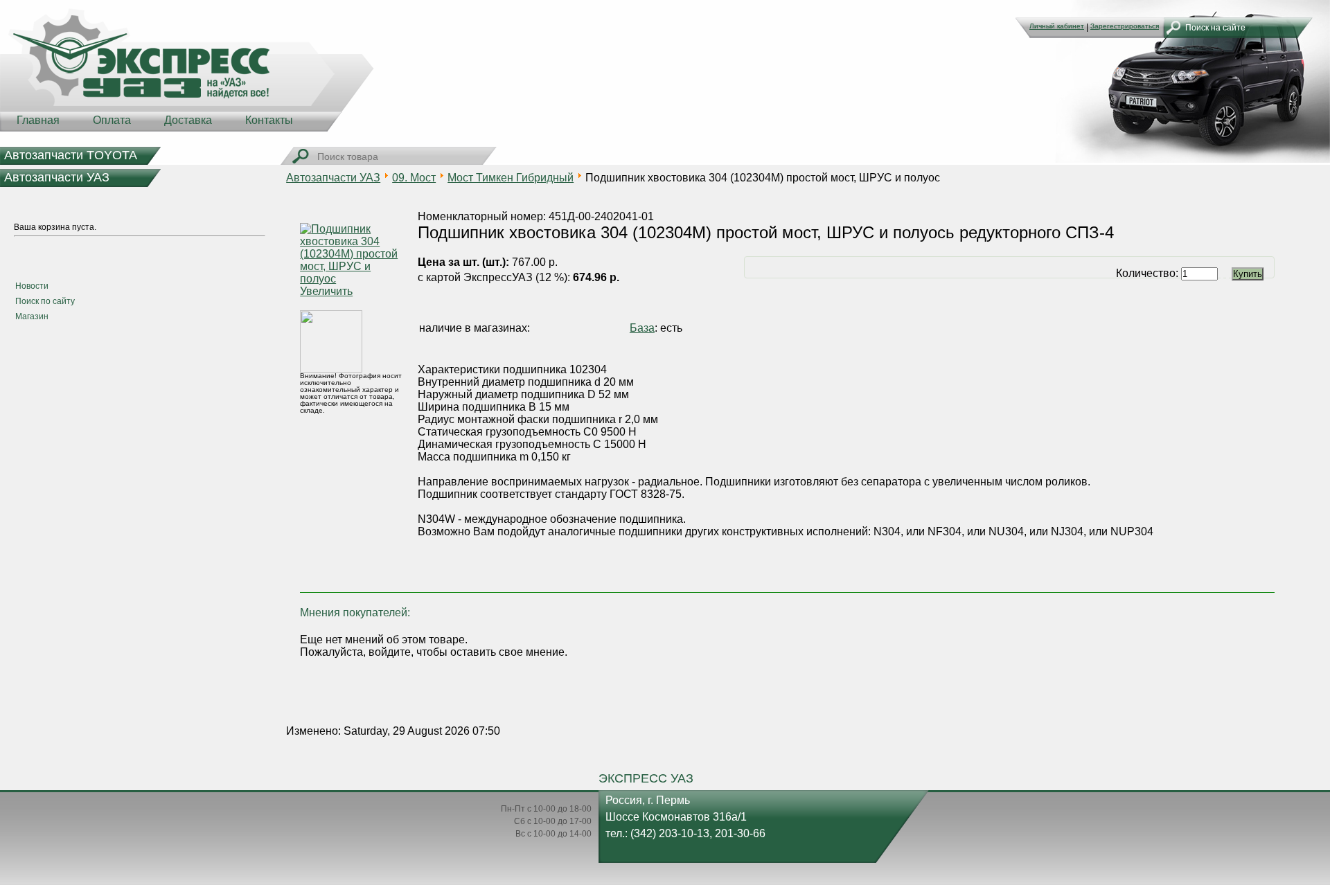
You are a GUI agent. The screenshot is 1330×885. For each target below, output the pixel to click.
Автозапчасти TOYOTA (70, 155)
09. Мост (414, 178)
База (642, 328)
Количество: (1148, 273)
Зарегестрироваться (1124, 26)
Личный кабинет (1056, 26)
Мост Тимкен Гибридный (510, 178)
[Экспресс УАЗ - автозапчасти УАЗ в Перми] (187, 69)
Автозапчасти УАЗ (56, 177)
